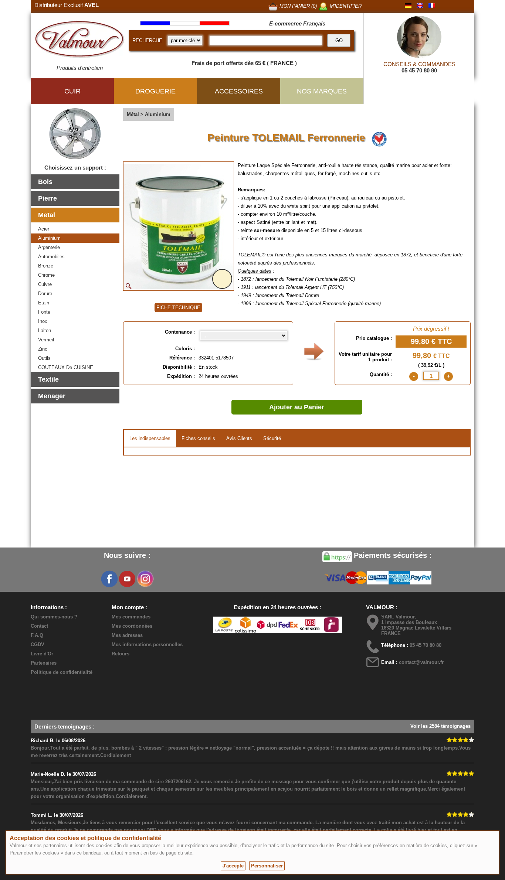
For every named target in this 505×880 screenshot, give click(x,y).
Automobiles (51, 256)
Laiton (44, 330)
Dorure (45, 293)
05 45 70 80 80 (419, 70)
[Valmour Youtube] (127, 579)
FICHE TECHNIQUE (178, 307)
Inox (42, 321)
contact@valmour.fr (421, 662)
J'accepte (233, 866)
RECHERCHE (147, 40)
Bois (45, 181)
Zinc (42, 349)
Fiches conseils (198, 438)
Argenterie (49, 247)
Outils (44, 358)
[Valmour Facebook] (109, 579)
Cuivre (45, 284)
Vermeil (46, 339)
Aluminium (49, 238)
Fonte (44, 312)
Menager (51, 396)
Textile (48, 379)
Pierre (47, 198)
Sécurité (272, 438)
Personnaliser (267, 866)
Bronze (45, 266)
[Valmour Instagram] (145, 579)
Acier (43, 229)
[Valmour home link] (80, 40)
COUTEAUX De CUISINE (65, 367)
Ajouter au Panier (296, 407)
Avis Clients (239, 438)
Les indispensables (149, 438)
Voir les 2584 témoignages (440, 726)
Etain (43, 303)
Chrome (46, 275)
